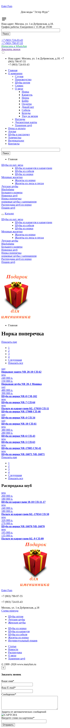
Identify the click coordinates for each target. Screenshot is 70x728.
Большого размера (11, 192)
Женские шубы (17, 622)
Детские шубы (9, 186)
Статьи (12, 646)
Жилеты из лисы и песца (29, 183)
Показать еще (9, 342)
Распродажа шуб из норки (16, 204)
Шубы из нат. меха (12, 165)
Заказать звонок (10, 49)
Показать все (15, 363)
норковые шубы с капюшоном (19, 201)
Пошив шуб (8, 207)
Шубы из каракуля (19, 631)
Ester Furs (6, 6)
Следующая (15, 359)
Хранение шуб (16, 658)
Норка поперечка (11, 198)
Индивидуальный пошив (22, 640)
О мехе (12, 655)
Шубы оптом (15, 616)
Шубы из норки (24, 174)
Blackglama (7, 189)
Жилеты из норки (25, 180)
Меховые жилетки (12, 177)
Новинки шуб (9, 195)
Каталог (9, 213)
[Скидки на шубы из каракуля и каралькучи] (16, 319)
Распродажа (15, 652)
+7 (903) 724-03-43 (12, 40)
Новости (13, 649)
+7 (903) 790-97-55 (12, 43)
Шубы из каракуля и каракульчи (33, 168)
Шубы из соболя (24, 171)
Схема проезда (9, 610)
